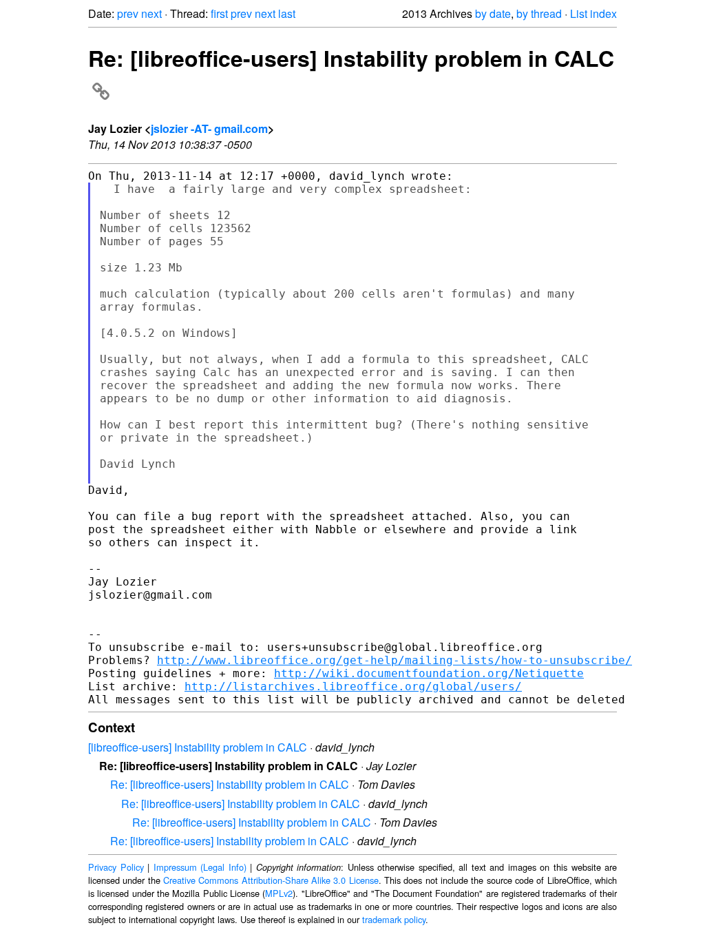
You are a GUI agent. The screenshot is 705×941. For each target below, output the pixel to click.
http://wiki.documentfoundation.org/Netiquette (429, 673)
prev (127, 13)
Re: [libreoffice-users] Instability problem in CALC (229, 784)
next (151, 13)
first (219, 13)
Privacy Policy (116, 866)
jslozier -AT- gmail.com (209, 128)
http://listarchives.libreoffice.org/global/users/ (353, 686)
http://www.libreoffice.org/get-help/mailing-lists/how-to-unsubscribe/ (394, 660)
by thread (539, 13)
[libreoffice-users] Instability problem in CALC (197, 747)
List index (593, 13)
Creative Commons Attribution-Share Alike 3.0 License (271, 880)
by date (493, 13)
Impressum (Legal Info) (200, 866)
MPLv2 (279, 893)
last (286, 13)
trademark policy (393, 919)
